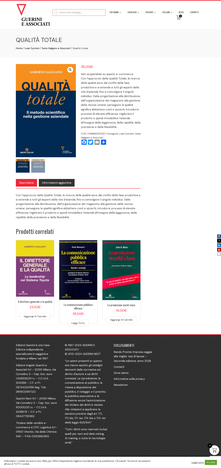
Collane (166, 12)
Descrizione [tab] (26, 182)
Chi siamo (114, 12)
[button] (70, 70)
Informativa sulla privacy (129, 379)
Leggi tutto (78, 323)
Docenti (149, 12)
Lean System (32, 48)
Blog (181, 12)
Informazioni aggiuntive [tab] (56, 182)
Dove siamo (121, 373)
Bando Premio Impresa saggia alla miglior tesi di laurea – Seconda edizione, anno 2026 (133, 356)
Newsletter (121, 385)
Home (19, 48)
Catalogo (132, 12)
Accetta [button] (211, 462)
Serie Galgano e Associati (56, 48)
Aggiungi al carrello (35, 316)
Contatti (194, 12)
